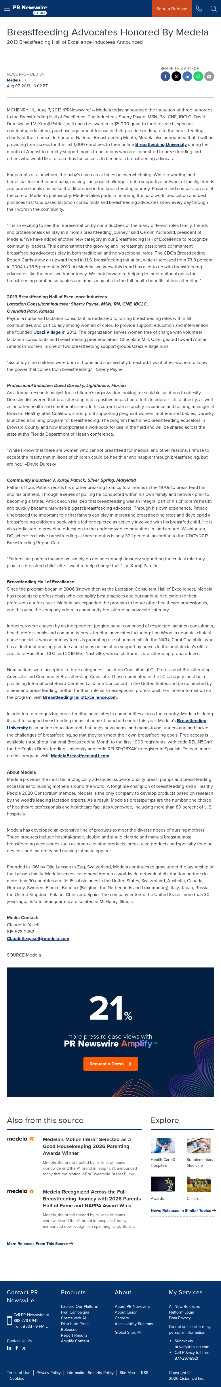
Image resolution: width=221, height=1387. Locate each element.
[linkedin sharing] (187, 77)
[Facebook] (16, 1348)
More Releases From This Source (37, 1243)
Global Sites (126, 1332)
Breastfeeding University (161, 144)
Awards (157, 1198)
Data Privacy (180, 1318)
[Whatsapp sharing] (198, 77)
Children (194, 1198)
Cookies (17, 1378)
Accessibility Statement (135, 1324)
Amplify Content (75, 1341)
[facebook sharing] (165, 77)
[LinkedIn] (10, 1348)
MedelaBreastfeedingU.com (80, 755)
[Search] (213, 8)
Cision (185, 1378)
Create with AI (73, 1318)
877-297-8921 (186, 1358)
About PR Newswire (132, 1306)
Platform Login (181, 1312)
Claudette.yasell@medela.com (38, 938)
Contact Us (17, 1341)
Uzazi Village (47, 332)
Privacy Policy (49, 1372)
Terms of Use (19, 1372)
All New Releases (184, 1306)
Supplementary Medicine (200, 1162)
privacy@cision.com (192, 1347)
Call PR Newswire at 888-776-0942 (31, 1317)
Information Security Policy (90, 1372)
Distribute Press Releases (75, 1326)
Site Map (127, 1372)
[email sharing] (209, 77)
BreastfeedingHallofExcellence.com (80, 697)
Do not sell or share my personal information (190, 1329)
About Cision (126, 1312)
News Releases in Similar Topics (181, 1210)
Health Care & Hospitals (163, 1162)
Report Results (74, 1335)
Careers (122, 1318)
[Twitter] (23, 1348)
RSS (144, 1372)
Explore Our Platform (79, 1306)
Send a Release (171, 8)
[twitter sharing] (176, 77)
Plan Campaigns (75, 1312)
